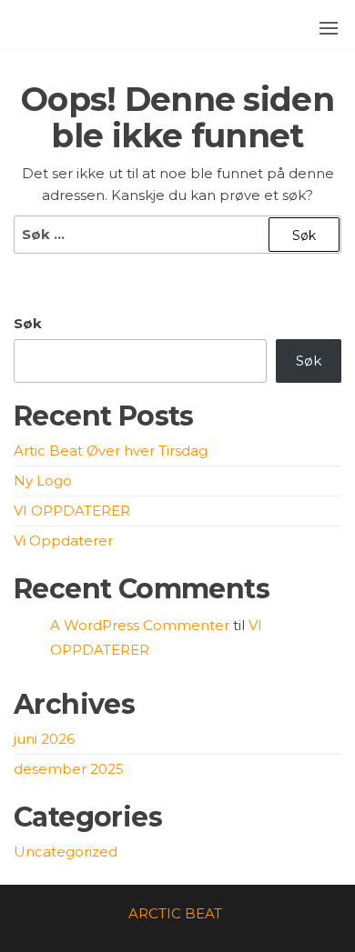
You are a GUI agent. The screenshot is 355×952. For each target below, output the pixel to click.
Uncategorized (65, 851)
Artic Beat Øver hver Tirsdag (111, 450)
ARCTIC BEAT (175, 913)
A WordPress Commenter (139, 625)
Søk (28, 323)
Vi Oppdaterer (63, 540)
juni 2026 (44, 738)
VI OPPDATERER (72, 510)
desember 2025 (69, 768)
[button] (329, 28)
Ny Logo (43, 480)
